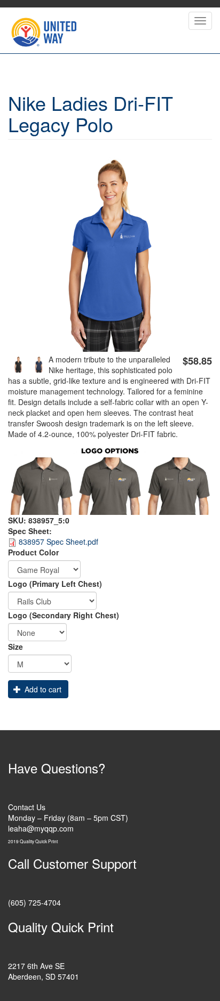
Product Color (33, 552)
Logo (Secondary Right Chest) (63, 615)
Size (15, 646)
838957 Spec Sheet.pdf (58, 541)
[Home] (43, 30)
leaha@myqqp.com (41, 828)
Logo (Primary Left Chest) (55, 583)
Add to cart (41, 689)
